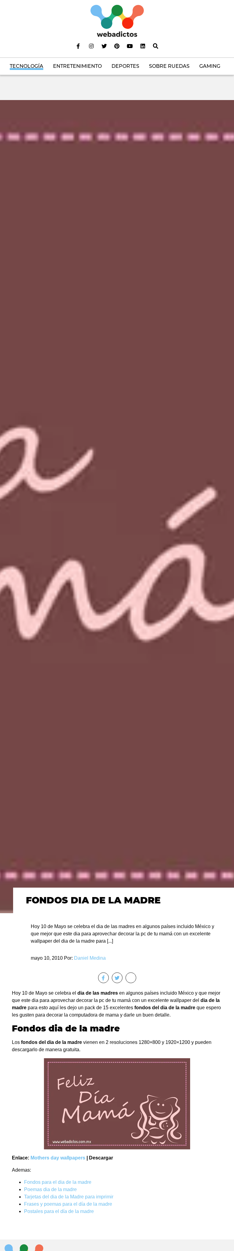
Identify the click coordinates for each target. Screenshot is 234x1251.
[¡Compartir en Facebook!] (103, 977)
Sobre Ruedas (169, 66)
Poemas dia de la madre (50, 1189)
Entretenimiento (77, 66)
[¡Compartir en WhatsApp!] (131, 977)
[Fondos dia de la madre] (117, 506)
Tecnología (26, 66)
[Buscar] (156, 45)
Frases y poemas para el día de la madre (68, 1204)
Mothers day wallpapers (57, 1157)
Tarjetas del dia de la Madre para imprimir (68, 1196)
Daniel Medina (90, 958)
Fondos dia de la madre (93, 900)
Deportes (125, 66)
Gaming (209, 66)
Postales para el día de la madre (59, 1211)
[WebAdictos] (117, 20)
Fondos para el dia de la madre (57, 1182)
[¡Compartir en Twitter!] (117, 977)
